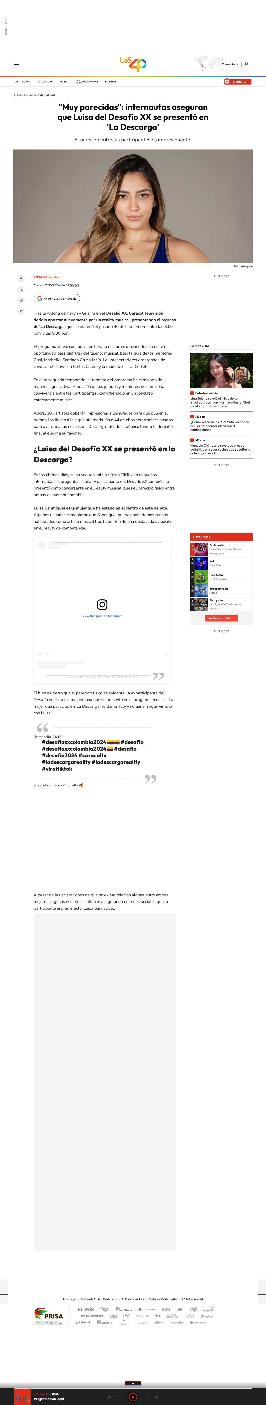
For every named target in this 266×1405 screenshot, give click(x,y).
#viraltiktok (57, 768)
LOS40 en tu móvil (193, 1299)
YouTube (133, 1271)
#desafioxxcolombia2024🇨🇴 (77, 748)
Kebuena (203, 1315)
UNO (114, 1315)
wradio (126, 1315)
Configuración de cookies (162, 1299)
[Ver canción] (201, 549)
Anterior (109, 1397)
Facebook (21, 278)
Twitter (21, 289)
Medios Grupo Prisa (48, 1323)
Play (133, 1397)
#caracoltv (92, 755)
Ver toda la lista (219, 618)
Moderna (103, 1321)
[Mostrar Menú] (19, 64)
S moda (159, 1321)
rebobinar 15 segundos (119, 1397)
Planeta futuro (188, 1315)
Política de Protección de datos (99, 1299)
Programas (90, 81)
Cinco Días (142, 1315)
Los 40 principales (105, 1309)
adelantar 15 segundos (146, 1397)
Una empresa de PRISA (49, 1313)
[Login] (246, 64)
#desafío (132, 742)
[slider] (133, 1388)
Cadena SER (165, 1309)
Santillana (125, 1309)
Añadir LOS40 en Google (60, 298)
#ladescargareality (66, 762)
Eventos (111, 81)
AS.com (178, 1309)
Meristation (197, 1321)
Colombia (228, 64)
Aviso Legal (69, 1299)
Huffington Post (91, 1315)
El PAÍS (85, 1309)
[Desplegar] (133, 1383)
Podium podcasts (124, 1321)
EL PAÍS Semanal (173, 1315)
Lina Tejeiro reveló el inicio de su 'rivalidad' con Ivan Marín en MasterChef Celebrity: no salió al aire (220, 402)
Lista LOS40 (22, 81)
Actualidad (45, 81)
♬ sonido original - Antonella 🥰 (58, 785)
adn (191, 1309)
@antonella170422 (48, 737)
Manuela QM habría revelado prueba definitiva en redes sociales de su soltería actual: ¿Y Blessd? (220, 449)
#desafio (125, 748)
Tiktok (116, 1271)
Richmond (83, 1321)
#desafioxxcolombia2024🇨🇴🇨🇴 (81, 742)
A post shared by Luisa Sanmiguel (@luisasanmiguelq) (102, 676)
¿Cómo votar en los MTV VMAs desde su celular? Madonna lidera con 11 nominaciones (219, 426)
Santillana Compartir (147, 1309)
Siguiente (156, 1397)
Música (64, 81)
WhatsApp (21, 300)
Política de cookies (133, 1299)
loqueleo (177, 1321)
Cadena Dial (158, 1315)
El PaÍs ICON (141, 1321)
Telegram (21, 311)
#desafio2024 (60, 755)
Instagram (124, 1271)
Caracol (207, 1309)
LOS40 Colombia (133, 64)
